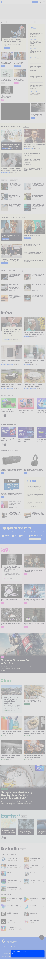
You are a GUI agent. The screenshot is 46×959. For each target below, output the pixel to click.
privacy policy (28, 954)
